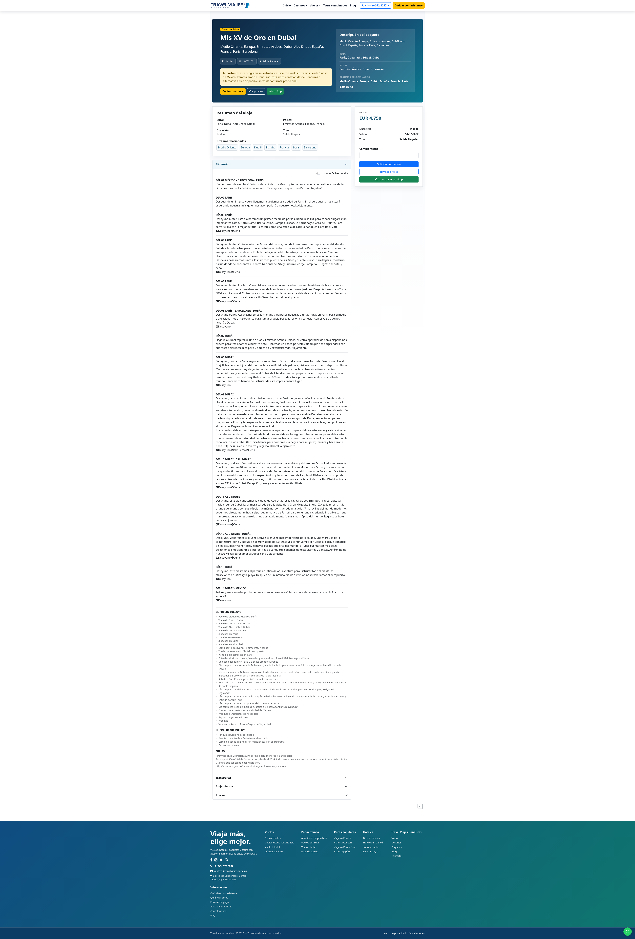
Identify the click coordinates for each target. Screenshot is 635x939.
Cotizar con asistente (409, 5)
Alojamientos (224, 786)
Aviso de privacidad (221, 906)
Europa (364, 81)
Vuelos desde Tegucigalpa (279, 842)
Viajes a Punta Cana (345, 847)
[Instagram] (215, 860)
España (384, 81)
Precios (220, 795)
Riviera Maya (370, 851)
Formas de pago (219, 902)
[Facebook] (211, 860)
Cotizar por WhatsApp (389, 179)
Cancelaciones (218, 911)
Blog (353, 5)
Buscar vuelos (273, 838)
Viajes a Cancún (343, 842)
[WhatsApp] (226, 860)
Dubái (374, 81)
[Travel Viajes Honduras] (230, 5)
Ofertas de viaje (274, 851)
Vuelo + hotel (272, 847)
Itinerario (222, 164)
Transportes (224, 777)
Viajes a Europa (342, 838)
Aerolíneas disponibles (314, 838)
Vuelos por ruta (310, 842)
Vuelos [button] (314, 5)
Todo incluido (371, 847)
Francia (396, 81)
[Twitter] (221, 860)
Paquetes (396, 847)
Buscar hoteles (371, 838)
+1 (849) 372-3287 (376, 5)
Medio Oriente (348, 81)
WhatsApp (275, 91)
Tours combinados (335, 5)
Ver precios (256, 91)
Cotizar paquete (232, 91)
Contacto (396, 855)
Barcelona (346, 86)
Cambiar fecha (369, 149)
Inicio (287, 5)
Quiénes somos (219, 897)
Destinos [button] (299, 5)
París (405, 81)
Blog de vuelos (309, 851)
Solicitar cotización (389, 164)
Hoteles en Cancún (373, 842)
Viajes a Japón (342, 851)
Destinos (396, 842)
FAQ (212, 915)
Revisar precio (389, 172)
